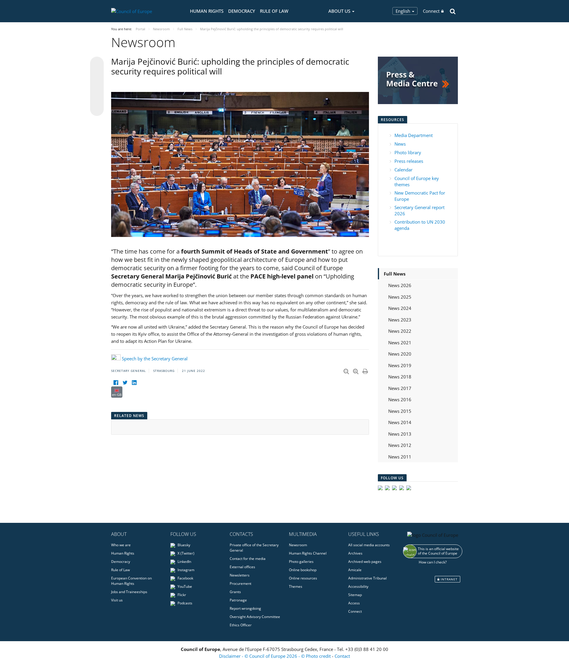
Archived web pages (364, 561)
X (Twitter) (185, 553)
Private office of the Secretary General (254, 547)
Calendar (403, 170)
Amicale (355, 569)
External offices (242, 566)
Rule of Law (274, 11)
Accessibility (358, 586)
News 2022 (399, 331)
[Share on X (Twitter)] (96, 75)
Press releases (408, 161)
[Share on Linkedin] (96, 97)
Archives (355, 553)
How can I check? (433, 562)
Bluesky (183, 544)
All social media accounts (369, 544)
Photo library (407, 152)
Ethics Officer (241, 625)
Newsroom (298, 544)
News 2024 (399, 308)
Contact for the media (248, 558)
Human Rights (206, 11)
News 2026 (399, 285)
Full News (394, 274)
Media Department (413, 135)
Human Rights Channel (308, 553)
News (400, 144)
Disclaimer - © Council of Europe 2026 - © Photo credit (275, 656)
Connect (431, 11)
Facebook (185, 578)
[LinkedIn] (134, 382)
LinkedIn (184, 561)
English (403, 11)
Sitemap (355, 594)
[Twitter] (125, 382)
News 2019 (399, 365)
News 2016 (399, 399)
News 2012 (399, 445)
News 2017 (399, 388)
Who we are (121, 544)
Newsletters (240, 575)
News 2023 (399, 320)
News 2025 (399, 297)
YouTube (184, 586)
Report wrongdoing (245, 608)
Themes (295, 586)
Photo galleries (301, 561)
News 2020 (399, 354)
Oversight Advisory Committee (255, 616)
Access (354, 603)
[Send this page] (96, 109)
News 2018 (399, 377)
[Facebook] (115, 382)
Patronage (238, 600)
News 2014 (399, 422)
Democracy (241, 11)
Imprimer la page (365, 370)
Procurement (240, 583)
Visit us (117, 600)
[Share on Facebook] (96, 86)
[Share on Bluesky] (96, 64)
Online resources (303, 578)
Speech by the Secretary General (155, 359)
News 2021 (399, 342)
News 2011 (399, 457)
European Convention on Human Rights (131, 581)
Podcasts (184, 603)
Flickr (181, 594)
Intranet (448, 579)
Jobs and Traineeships (129, 591)
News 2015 (399, 411)
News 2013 (399, 434)
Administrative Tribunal (367, 578)
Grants (235, 591)
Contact (342, 656)
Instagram (185, 569)
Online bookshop (303, 569)
